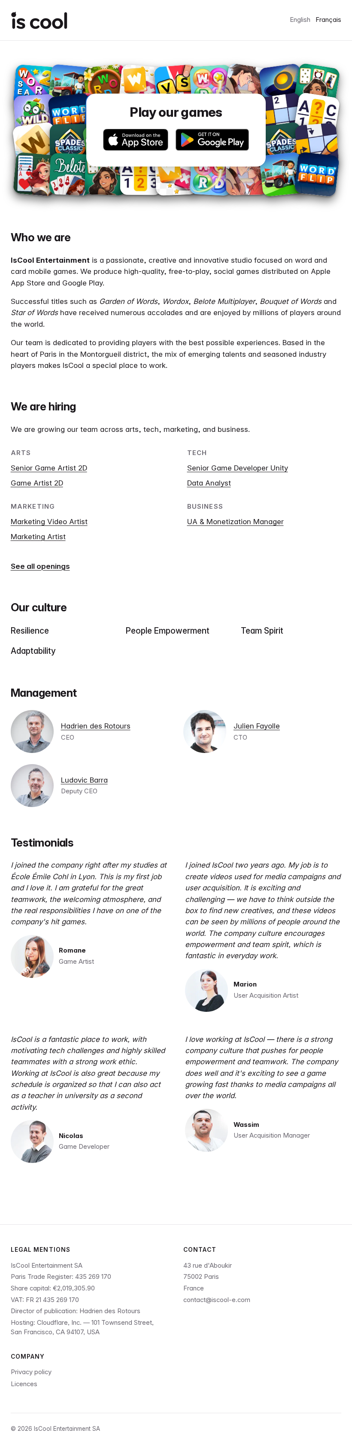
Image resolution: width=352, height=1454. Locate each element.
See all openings (40, 566)
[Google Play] (212, 140)
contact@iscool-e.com (216, 1300)
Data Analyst (209, 483)
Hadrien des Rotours (95, 726)
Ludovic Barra (84, 780)
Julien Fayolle (257, 726)
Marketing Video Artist (49, 521)
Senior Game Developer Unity (237, 468)
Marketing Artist (38, 536)
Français (328, 20)
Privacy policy (31, 1372)
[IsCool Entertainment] (39, 20)
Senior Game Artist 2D (49, 468)
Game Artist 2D (37, 483)
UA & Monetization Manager (235, 521)
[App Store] (136, 140)
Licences (24, 1384)
